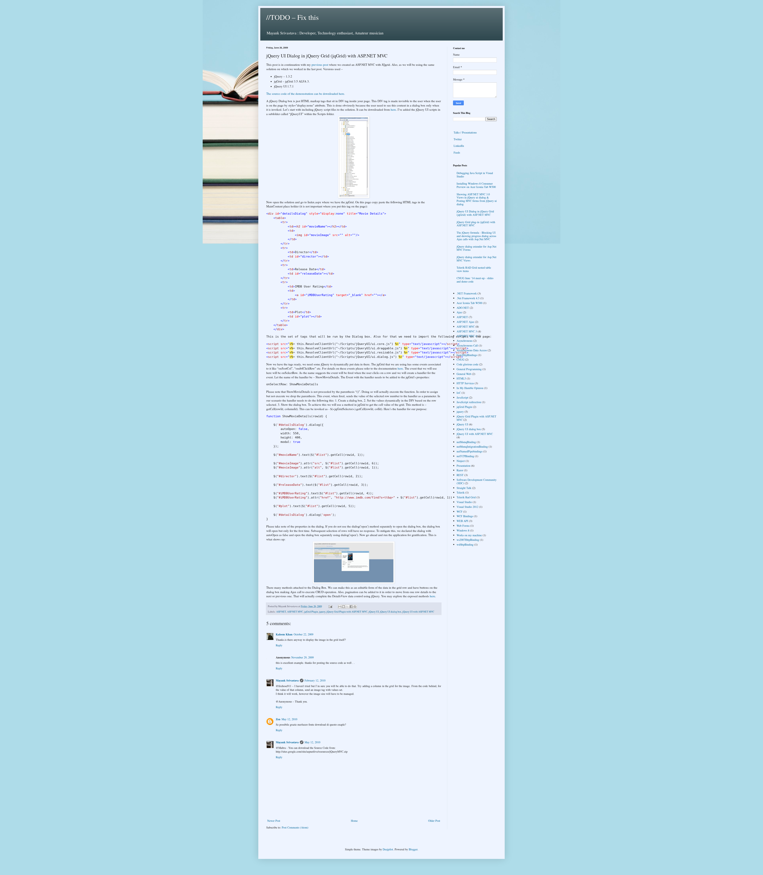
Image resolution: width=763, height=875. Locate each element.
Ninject (461, 461)
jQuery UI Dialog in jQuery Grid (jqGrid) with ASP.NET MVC (475, 213)
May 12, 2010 (289, 719)
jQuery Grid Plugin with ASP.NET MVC (346, 611)
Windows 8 (463, 530)
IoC (459, 393)
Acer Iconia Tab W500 (469, 303)
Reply (279, 645)
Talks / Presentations (465, 132)
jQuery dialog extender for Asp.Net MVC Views (476, 258)
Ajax (459, 312)
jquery (322, 611)
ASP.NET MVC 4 (467, 336)
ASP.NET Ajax (465, 322)
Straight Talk (464, 488)
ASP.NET (281, 611)
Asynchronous (465, 341)
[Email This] (340, 607)
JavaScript (462, 397)
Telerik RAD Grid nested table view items (474, 269)
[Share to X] (347, 607)
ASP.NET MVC (295, 611)
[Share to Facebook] (351, 607)
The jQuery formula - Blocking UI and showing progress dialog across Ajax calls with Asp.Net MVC (476, 236)
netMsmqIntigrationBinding (472, 446)
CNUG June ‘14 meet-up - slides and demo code (475, 279)
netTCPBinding (465, 456)
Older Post (434, 821)
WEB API (462, 521)
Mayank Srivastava (287, 680)
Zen (278, 719)
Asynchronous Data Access (472, 350)
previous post (320, 65)
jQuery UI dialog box (390, 611)
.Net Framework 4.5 (468, 298)
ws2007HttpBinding (468, 540)
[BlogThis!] (344, 607)
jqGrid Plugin (311, 611)
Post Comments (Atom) (295, 827)
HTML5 (461, 378)
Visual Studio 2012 (467, 507)
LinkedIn (459, 146)
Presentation (463, 466)
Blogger (413, 849)
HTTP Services (465, 383)
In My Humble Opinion (470, 388)
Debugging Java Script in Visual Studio (475, 174)
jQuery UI (374, 611)
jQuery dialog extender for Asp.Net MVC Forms (476, 248)
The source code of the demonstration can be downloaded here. (305, 94)
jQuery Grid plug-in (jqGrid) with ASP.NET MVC (476, 223)
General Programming (469, 369)
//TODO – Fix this (292, 17)
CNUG (460, 359)
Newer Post (273, 821)
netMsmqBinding (466, 442)
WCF (459, 511)
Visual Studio (464, 502)
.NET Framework (467, 293)
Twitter (458, 139)
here (393, 109)
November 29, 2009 (302, 657)
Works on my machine (469, 535)
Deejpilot (388, 849)
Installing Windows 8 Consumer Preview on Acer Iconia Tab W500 (476, 185)
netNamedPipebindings (469, 451)
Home (354, 821)
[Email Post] (330, 606)
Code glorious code (467, 364)
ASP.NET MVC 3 (467, 331)
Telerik (461, 492)
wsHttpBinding (465, 544)
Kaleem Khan (284, 634)
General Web (464, 374)
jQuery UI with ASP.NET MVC (418, 611)
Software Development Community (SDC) (477, 481)
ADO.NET (463, 308)
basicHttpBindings (467, 355)
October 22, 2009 (303, 634)
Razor (460, 470)
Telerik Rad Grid (466, 497)
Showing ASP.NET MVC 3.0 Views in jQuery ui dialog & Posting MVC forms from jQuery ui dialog (477, 199)
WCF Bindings (465, 516)
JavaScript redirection (469, 402)
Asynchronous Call (467, 345)
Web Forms (463, 526)
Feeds (457, 152)
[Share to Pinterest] (355, 607)
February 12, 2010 (315, 680)
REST (460, 475)
